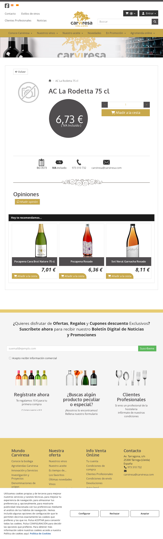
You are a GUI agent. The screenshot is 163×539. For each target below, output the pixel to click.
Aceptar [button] (145, 513)
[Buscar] (155, 22)
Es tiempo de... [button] (57, 470)
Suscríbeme (147, 348)
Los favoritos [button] (56, 475)
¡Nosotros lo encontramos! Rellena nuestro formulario (81, 412)
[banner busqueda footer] (81, 377)
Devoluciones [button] (94, 483)
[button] (7, 6)
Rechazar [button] (115, 513)
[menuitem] (14, 5)
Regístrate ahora (31, 394)
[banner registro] (31, 377)
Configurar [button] (84, 513)
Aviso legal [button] (92, 487)
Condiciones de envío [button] (99, 478)
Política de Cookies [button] (40, 533)
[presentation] (17, 251)
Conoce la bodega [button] (22, 461)
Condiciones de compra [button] (95, 467)
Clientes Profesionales (131, 397)
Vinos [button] (52, 484)
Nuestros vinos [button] (58, 461)
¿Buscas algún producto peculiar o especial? (81, 399)
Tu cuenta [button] (92, 461)
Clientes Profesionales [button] (99, 474)
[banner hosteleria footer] (131, 377)
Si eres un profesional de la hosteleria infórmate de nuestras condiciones (131, 411)
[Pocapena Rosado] (81, 240)
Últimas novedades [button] (60, 479)
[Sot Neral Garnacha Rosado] (128, 240)
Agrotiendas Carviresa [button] (24, 466)
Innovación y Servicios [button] (24, 470)
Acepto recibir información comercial (34, 358)
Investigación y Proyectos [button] (20, 476)
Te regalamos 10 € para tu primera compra (31, 402)
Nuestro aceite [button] (58, 466)
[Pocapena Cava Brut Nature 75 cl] (34, 240)
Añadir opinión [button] (28, 202)
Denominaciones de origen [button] (23, 485)
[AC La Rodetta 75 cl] (28, 92)
